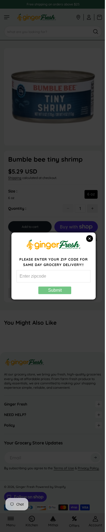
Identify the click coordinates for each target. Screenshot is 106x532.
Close (86, 238)
